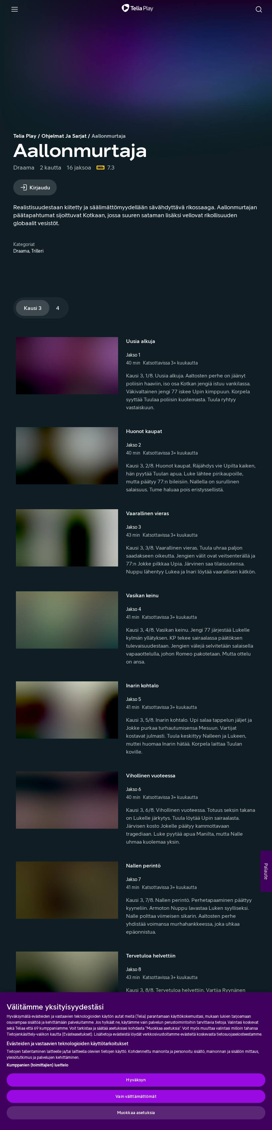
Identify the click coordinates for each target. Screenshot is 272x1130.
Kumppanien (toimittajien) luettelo (37, 1065)
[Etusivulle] (137, 9)
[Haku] (259, 9)
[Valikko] (15, 9)
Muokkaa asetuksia (136, 1112)
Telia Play (24, 136)
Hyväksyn (136, 1079)
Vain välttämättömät (135, 1096)
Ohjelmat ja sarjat (64, 136)
